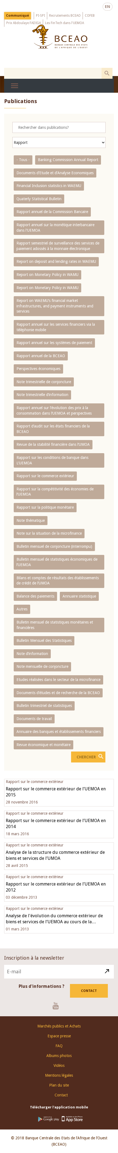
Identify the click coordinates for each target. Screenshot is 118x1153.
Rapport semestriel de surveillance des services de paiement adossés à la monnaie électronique (57, 246)
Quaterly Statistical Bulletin (38, 199)
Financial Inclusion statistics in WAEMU (48, 186)
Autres (21, 609)
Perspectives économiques (38, 368)
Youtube (58, 1005)
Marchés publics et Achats (59, 1026)
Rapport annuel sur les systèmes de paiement (54, 342)
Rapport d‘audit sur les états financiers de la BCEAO (53, 429)
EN (107, 6)
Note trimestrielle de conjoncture (43, 382)
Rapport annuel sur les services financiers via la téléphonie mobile (55, 327)
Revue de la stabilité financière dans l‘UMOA (53, 444)
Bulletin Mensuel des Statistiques (44, 640)
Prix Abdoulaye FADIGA (23, 23)
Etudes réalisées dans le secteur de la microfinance (58, 679)
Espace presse (59, 1036)
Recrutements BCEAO (65, 16)
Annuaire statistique (79, 596)
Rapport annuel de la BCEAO (40, 356)
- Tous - (23, 160)
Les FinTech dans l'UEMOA (64, 23)
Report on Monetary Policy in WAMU (47, 274)
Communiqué (17, 16)
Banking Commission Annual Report (68, 160)
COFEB (90, 16)
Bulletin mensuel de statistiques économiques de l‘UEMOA (56, 562)
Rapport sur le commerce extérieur (45, 476)
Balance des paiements (35, 596)
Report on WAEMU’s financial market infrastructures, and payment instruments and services (54, 305)
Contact (89, 991)
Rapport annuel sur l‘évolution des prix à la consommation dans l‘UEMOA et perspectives (54, 410)
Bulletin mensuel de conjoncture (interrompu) (54, 546)
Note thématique (30, 520)
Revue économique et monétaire (43, 745)
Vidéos (59, 1065)
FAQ (59, 1046)
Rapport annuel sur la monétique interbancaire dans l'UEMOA (55, 227)
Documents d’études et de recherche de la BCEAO (58, 693)
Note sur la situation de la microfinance (49, 533)
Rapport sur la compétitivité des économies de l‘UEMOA (55, 492)
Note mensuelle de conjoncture (42, 666)
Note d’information (32, 653)
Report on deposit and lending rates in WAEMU (56, 261)
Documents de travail (34, 719)
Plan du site (59, 1085)
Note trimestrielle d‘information (42, 394)
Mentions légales (59, 1075)
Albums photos (59, 1055)
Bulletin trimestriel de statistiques (44, 705)
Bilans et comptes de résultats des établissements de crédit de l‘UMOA (57, 581)
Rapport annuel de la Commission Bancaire (52, 211)
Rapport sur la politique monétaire (45, 507)
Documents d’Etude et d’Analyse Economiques (55, 173)
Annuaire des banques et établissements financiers (58, 731)
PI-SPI (40, 16)
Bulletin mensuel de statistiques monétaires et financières (54, 625)
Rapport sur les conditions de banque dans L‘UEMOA (52, 460)
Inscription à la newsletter (34, 958)
